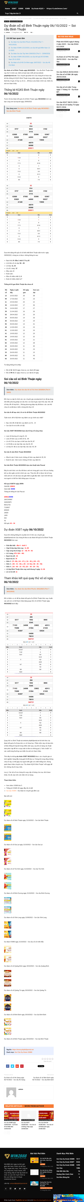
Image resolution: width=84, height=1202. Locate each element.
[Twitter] (15, 1188)
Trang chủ (7, 18)
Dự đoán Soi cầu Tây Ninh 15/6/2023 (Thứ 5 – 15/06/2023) (30, 53)
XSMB (27, 8)
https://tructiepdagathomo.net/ (42, 1200)
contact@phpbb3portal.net (18, 1183)
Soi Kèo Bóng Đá (63, 1177)
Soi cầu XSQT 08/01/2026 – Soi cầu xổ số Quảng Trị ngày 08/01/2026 (68, 104)
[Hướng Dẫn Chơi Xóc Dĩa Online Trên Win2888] (34, 1183)
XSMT (14, 8)
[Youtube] (24, 1188)
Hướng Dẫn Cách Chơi (46, 1188)
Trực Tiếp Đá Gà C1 (13, 13)
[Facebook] (5, 1188)
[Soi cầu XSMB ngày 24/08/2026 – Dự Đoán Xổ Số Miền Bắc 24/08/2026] (11, 1116)
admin (8, 32)
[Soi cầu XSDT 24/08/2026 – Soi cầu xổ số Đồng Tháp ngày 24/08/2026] (28, 1116)
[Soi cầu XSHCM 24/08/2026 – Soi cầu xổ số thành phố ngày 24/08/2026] (46, 1116)
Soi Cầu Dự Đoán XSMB (65, 1165)
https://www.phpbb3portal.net (23, 1049)
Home (7, 8)
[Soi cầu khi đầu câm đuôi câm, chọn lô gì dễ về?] (34, 1160)
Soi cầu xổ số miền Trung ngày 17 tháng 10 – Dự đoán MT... (67, 89)
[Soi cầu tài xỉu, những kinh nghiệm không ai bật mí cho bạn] (34, 1172)
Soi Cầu (14, 18)
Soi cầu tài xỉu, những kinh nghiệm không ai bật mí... (46, 1172)
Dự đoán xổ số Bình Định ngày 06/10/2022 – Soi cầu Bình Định (43, 1079)
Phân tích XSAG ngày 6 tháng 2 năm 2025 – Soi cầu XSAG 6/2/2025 (68, 44)
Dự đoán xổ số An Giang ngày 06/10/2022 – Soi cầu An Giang (14, 1079)
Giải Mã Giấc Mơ (63, 1171)
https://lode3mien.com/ (57, 8)
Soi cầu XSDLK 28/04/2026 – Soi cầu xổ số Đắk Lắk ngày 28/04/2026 (68, 74)
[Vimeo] (20, 1188)
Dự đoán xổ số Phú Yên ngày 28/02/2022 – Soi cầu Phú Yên (67, 59)
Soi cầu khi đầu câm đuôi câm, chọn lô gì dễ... (46, 1160)
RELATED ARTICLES (13, 1106)
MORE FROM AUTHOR (34, 1106)
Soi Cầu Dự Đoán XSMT (63, 64)
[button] (77, 13)
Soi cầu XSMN (11, 791)
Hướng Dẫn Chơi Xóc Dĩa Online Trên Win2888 (46, 1184)
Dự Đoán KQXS (37, 8)
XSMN (20, 8)
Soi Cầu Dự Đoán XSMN (24, 18)
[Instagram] (10, 1188)
